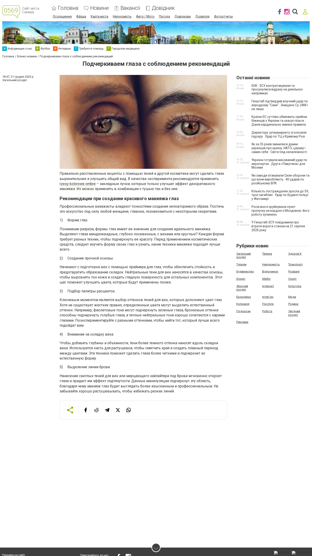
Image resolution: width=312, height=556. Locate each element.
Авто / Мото (145, 16)
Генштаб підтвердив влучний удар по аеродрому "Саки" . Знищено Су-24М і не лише (279, 105)
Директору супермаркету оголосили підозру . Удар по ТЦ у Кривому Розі (279, 134)
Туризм (241, 264)
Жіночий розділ (242, 287)
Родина (293, 304)
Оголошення (62, 16)
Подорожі (243, 311)
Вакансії (130, 8)
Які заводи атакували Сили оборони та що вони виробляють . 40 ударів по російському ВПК (280, 179)
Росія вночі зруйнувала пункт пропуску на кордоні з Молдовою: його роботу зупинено (280, 210)
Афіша (81, 16)
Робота (267, 311)
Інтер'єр (267, 297)
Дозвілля (202, 16)
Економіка (243, 297)
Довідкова (183, 16)
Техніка (267, 253)
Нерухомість (122, 16)
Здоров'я (294, 253)
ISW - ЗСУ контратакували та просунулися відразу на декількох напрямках (277, 89)
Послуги (268, 304)
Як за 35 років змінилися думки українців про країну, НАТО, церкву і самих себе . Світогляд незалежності (279, 148)
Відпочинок (270, 271)
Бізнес (240, 279)
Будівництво (245, 271)
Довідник (163, 8)
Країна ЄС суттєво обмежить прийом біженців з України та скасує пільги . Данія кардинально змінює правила (279, 120)
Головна (68, 8)
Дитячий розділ (294, 313)
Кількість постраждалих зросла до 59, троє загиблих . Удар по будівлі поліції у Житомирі (280, 195)
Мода (292, 297)
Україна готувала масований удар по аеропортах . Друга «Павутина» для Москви (279, 163)
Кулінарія (242, 304)
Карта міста (99, 16)
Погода (164, 16)
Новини (99, 8)
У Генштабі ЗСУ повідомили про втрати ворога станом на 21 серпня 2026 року (278, 226)
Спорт (292, 279)
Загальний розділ (243, 255)
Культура (294, 286)
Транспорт (295, 264)
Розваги (293, 271)
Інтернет (268, 286)
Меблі (266, 279)
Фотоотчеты (223, 16)
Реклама (242, 322)
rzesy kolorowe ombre (78, 184)
